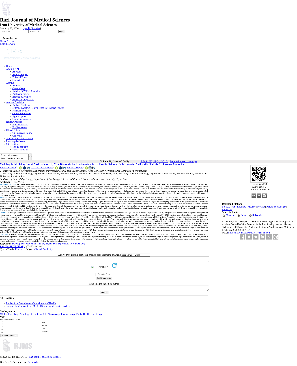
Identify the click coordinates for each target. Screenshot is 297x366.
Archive (10, 82)
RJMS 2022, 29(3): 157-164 (154, 161)
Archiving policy (20, 94)
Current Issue (18, 88)
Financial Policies (21, 110)
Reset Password (7, 44)
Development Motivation (24, 243)
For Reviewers (19, 127)
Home (9, 66)
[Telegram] (255, 237)
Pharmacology (68, 314)
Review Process (20, 124)
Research (19, 249)
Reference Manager (276, 206)
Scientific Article (38, 314)
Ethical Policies (13, 130)
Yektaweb (33, 362)
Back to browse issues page (183, 161)
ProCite (261, 206)
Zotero (244, 215)
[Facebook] (242, 237)
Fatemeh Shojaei (75, 167)
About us (16, 71)
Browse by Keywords (23, 99)
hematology (96, 314)
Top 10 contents (20, 147)
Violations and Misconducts (19, 138)
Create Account (7, 41)
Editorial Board (19, 77)
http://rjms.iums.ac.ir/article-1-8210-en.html (249, 232)
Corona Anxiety (77, 243)
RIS (233, 206)
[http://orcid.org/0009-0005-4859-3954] (20, 168)
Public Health (83, 314)
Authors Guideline (15, 102)
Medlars (252, 206)
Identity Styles (45, 243)
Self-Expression (60, 243)
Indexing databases (15, 141)
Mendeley (231, 215)
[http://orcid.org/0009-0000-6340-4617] (56, 168)
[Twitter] (249, 237)
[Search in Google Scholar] (24, 168)
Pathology (24, 314)
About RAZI (12, 69)
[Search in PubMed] (28, 168)
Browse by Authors (21, 96)
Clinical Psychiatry (43, 249)
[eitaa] (275, 237)
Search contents (20, 149)
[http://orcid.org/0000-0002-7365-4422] (86, 168)
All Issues (17, 85)
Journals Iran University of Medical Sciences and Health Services (38, 306)
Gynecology (54, 314)
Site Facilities (12, 144)
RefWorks (227, 209)
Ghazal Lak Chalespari (42, 167)
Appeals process (20, 116)
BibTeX (226, 206)
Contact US (18, 80)
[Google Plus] (269, 237)
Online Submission (21, 113)
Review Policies (14, 121)
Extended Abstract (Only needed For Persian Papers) (38, 108)
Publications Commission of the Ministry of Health (31, 303)
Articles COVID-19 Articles (26, 91)
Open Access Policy (22, 133)
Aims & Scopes (20, 74)
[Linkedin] (262, 237)
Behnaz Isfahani (8, 167)
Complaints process (21, 119)
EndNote (241, 206)
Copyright (17, 135)
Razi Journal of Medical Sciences (45, 356)
